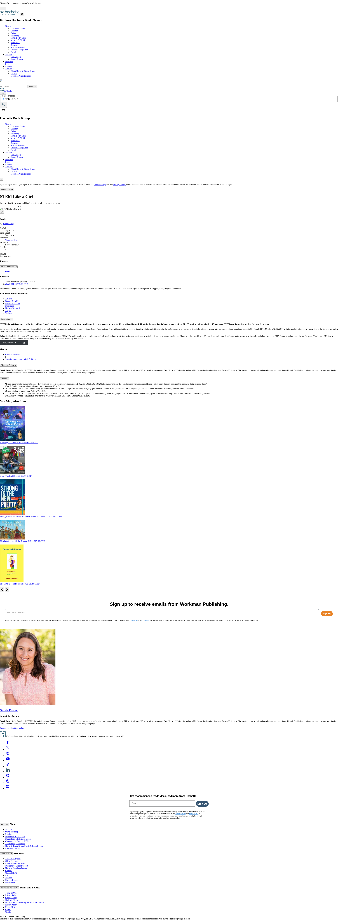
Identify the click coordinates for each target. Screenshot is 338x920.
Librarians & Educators (15, 863)
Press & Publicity (12, 848)
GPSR (8, 912)
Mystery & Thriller (18, 40)
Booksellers (10, 882)
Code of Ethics (11, 900)
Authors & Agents (12, 859)
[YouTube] (7, 760)
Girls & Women (30, 359)
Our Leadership (11, 832)
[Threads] (7, 783)
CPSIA (8, 909)
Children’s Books (18, 28)
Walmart (8, 313)
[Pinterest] (7, 777)
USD (7, 99)
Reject (10, 190)
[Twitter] (7, 749)
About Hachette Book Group (23, 71)
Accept (3, 190)
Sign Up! (8, 91)
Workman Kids (11, 240)
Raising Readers (12, 880)
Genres (8, 26)
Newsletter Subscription (15, 836)
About (3, 824)
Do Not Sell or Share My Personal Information (24, 902)
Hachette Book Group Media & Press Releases (24, 846)
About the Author (7, 365)
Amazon (8, 299)
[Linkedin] (7, 772)
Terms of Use (11, 893)
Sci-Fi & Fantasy (18, 47)
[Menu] (3, 8)
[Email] (7, 788)
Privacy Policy (11, 895)
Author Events (17, 59)
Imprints (8, 66)
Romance (14, 45)
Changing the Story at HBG (17, 841)
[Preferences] (3, 93)
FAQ (7, 875)
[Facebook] (7, 744)
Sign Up (326, 613)
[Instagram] (7, 755)
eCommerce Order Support (16, 866)
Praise (3, 379)
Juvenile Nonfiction (13, 359)
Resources (5, 854)
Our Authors (16, 57)
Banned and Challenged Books (18, 839)
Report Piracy (11, 905)
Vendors (8, 878)
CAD (16, 99)
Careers (14, 73)
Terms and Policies (8, 888)
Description (5, 319)
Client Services (11, 861)
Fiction (13, 33)
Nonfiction (15, 42)
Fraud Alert (10, 907)
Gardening (15, 35)
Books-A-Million (12, 303)
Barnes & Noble (12, 301)
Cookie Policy (100, 185)
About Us (9, 69)
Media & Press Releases (21, 76)
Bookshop (9, 306)
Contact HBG (11, 873)
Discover (9, 61)
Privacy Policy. (119, 185)
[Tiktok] (7, 766)
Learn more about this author (12, 728)
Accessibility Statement (15, 843)
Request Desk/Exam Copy (14, 342)
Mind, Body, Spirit (18, 38)
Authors (8, 54)
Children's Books (12, 354)
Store (7, 64)
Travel (13, 52)
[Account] (3, 105)
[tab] (169, 179)
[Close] (2, 211)
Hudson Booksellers (13, 308)
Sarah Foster (8, 223)
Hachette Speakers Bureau (16, 868)
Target (8, 310)
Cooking (14, 31)
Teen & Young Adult (19, 50)
